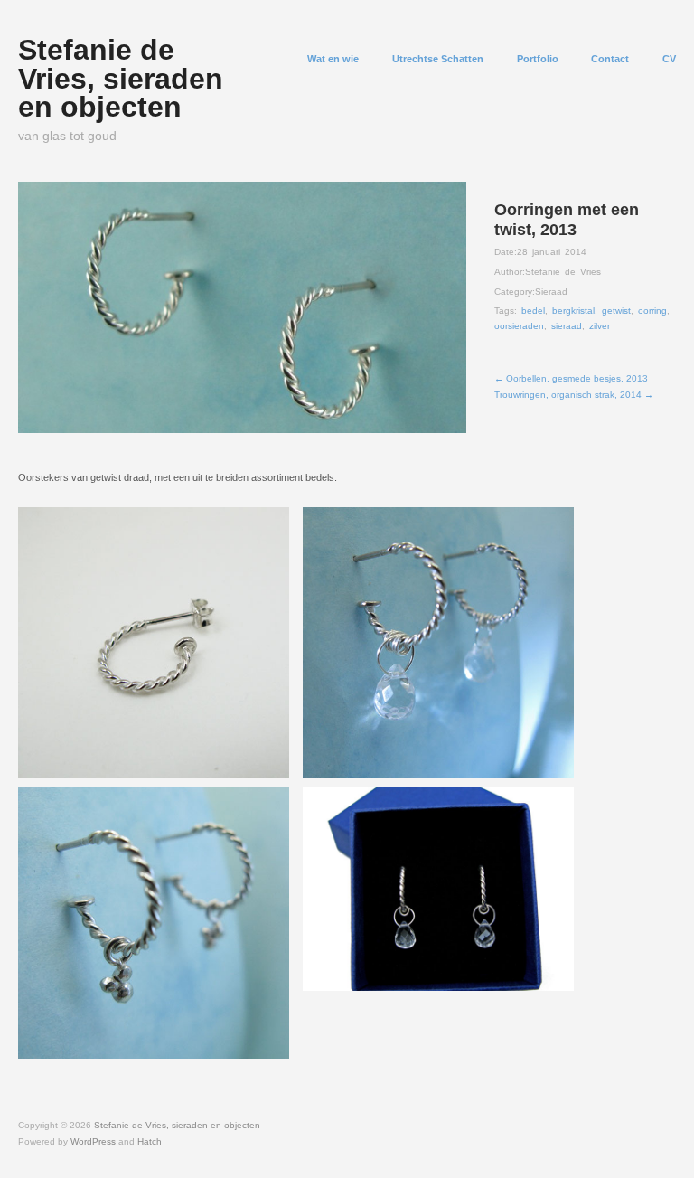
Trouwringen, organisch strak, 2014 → (573, 395)
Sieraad (551, 292)
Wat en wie (333, 59)
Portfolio (537, 59)
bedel (533, 311)
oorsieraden (519, 326)
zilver (599, 326)
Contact (610, 59)
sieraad (566, 326)
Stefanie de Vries (563, 272)
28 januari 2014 (551, 252)
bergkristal (573, 311)
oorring (652, 311)
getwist (616, 311)
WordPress (93, 1141)
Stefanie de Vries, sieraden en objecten (120, 78)
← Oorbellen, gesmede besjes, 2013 (571, 378)
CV (669, 59)
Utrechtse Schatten (437, 59)
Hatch (149, 1141)
